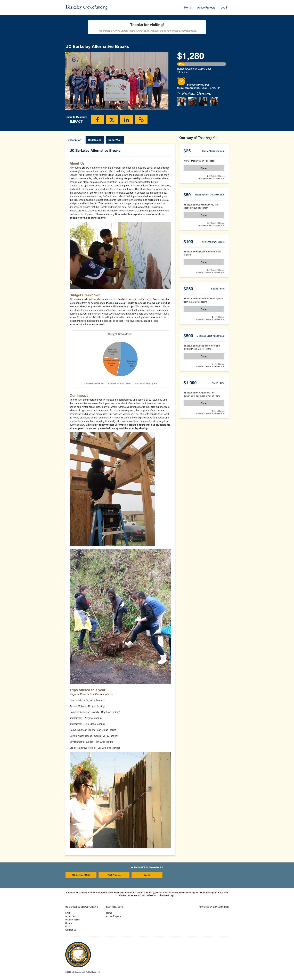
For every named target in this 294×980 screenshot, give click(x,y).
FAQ (67, 912)
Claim (204, 168)
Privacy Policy (72, 919)
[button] (73, 81)
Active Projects (206, 7)
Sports (147, 874)
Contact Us (70, 929)
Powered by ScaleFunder (214, 906)
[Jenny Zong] (214, 101)
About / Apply (72, 916)
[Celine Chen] (203, 101)
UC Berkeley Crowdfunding (81, 906)
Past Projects (114, 874)
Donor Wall (114, 140)
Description (74, 140)
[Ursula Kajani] (181, 101)
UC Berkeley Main (81, 874)
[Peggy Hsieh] (192, 101)
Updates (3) (95, 140)
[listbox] (116, 81)
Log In (224, 7)
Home (188, 7)
